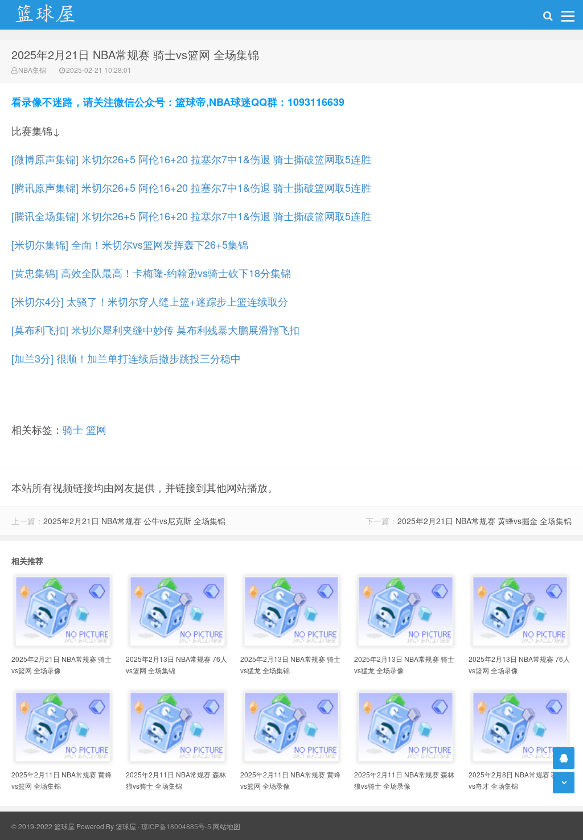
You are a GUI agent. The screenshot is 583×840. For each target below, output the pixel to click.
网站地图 (226, 826)
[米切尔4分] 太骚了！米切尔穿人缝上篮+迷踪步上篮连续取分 (149, 301)
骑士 (73, 429)
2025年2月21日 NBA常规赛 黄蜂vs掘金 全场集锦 (484, 520)
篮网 (96, 429)
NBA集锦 (32, 70)
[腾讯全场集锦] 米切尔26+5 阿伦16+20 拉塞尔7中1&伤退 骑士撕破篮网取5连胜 (191, 215)
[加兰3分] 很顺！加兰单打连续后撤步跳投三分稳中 (126, 358)
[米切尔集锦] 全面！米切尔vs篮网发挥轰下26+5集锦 (129, 244)
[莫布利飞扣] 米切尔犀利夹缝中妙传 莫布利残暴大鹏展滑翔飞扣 (155, 329)
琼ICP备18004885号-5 (176, 826)
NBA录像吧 (57, 15)
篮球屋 (126, 826)
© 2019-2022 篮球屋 (43, 826)
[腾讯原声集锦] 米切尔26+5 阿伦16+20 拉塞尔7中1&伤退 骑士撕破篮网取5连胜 (191, 187)
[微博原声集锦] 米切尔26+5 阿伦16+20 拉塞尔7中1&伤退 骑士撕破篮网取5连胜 (191, 158)
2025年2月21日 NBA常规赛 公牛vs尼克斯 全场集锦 (134, 520)
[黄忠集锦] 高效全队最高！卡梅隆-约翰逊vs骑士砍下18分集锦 (151, 272)
